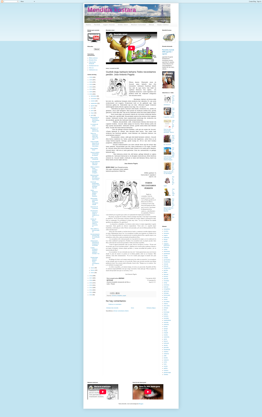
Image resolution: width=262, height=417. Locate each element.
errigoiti (166, 333)
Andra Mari (173, 216)
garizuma (166, 291)
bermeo (166, 276)
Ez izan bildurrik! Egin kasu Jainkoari (95, 163)
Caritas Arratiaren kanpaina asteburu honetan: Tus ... (95, 251)
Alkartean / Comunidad (138, 24)
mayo (92, 113)
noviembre (94, 98)
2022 (91, 87)
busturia (166, 316)
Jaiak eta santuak (173, 192)
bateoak (166, 287)
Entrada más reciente (112, 308)
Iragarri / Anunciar (109, 24)
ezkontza (166, 324)
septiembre (94, 103)
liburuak (166, 274)
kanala (166, 326)
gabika (166, 368)
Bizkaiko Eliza (93, 60)
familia (165, 241)
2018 (91, 275)
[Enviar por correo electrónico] (111, 293)
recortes (166, 231)
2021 (91, 89)
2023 (91, 84)
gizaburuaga (167, 372)
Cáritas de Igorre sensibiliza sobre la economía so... (94, 222)
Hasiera (88, 24)
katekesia (166, 237)
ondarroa (166, 353)
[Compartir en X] (115, 293)
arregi (165, 282)
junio (92, 110)
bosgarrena (167, 268)
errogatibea (167, 289)
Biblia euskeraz (93, 58)
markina (166, 351)
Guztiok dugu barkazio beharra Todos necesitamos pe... (95, 261)
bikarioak (166, 247)
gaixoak (166, 278)
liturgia (166, 239)
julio (92, 108)
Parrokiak (97, 24)
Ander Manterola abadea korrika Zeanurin (94, 193)
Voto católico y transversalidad (95, 230)
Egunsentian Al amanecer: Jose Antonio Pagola (95, 120)
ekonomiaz (167, 251)
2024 (91, 82)
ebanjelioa (119, 295)
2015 (91, 283)
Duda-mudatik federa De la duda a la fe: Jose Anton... (95, 144)
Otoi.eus (91, 68)
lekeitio (166, 358)
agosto (93, 106)
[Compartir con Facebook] (117, 293)
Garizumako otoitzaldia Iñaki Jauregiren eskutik (94, 201)
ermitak (166, 257)
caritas (165, 249)
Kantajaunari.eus (94, 65)
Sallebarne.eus (93, 70)
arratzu (166, 366)
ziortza (165, 299)
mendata (166, 318)
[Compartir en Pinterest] (119, 293)
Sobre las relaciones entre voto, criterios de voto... (94, 136)
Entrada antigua (151, 308)
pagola (124, 295)
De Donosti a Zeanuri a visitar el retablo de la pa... (95, 213)
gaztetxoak (167, 253)
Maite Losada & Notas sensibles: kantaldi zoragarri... (95, 170)
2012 (91, 290)
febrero (93, 270)
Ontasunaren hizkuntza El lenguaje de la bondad (95, 243)
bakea (165, 272)
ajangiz (166, 328)
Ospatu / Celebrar (163, 24)
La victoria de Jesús (94, 125)
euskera (166, 370)
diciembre (94, 96)
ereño (165, 362)
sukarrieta (166, 337)
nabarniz (166, 360)
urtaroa (166, 303)
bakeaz (166, 314)
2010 (91, 295)
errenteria (166, 285)
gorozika (166, 347)
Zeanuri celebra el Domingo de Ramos (95, 154)
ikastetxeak (167, 349)
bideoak (166, 266)
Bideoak (151, 24)
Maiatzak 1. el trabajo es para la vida (95, 129)
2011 (91, 292)
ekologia (166, 293)
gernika (166, 270)
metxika (166, 374)
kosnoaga (166, 312)
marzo (93, 268)
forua (165, 310)
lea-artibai (166, 301)
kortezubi (166, 343)
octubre (93, 101)
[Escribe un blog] (113, 293)
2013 (91, 287)
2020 (91, 91)
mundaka (166, 280)
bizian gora (167, 295)
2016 (91, 280)
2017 (91, 278)
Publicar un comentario (114, 304)
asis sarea (166, 305)
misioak (166, 264)
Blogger (141, 404)
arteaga (166, 308)
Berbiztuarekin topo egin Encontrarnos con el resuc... (95, 177)
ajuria (165, 339)
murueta (166, 322)
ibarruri (166, 341)
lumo (165, 364)
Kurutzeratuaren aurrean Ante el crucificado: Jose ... (95, 236)
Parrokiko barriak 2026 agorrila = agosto (168, 52)
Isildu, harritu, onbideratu (94, 158)
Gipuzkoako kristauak (92, 62)
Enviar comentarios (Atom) (121, 311)
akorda (166, 345)
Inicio (132, 308)
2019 (91, 94)
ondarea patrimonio (167, 244)
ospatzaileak (167, 320)
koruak (166, 297)
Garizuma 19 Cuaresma (94, 207)
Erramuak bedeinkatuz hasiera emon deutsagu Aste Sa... (95, 185)
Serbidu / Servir (123, 24)
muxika (166, 335)
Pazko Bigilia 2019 (94, 149)
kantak (165, 255)
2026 (91, 77)
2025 (91, 80)
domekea (114, 295)
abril (92, 115)
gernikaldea (167, 260)
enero (92, 272)
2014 (91, 285)
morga (165, 330)
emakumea (167, 262)
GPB (165, 356)
